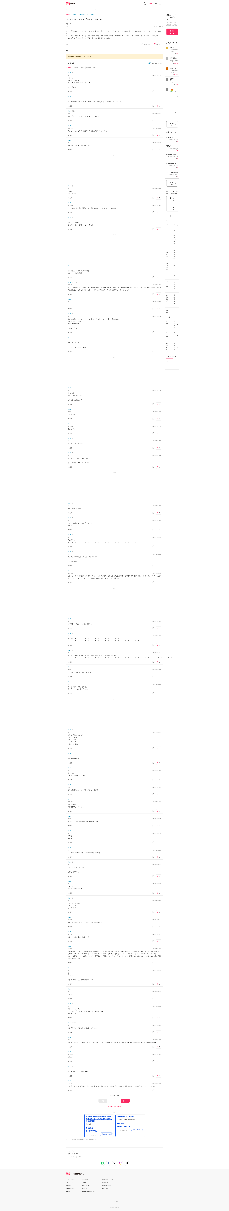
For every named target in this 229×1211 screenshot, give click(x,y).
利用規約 (84, 1182)
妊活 (167, 322)
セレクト (167, 364)
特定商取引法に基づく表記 (88, 1191)
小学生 (174, 334)
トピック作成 (172, 32)
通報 (67, 44)
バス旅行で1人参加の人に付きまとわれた (83, 14)
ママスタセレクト (106, 1182)
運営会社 (68, 1191)
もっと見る (172, 124)
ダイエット (167, 286)
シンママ (174, 346)
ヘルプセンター (70, 1182)
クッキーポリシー (86, 1188)
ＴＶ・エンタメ (167, 240)
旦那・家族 (167, 253)
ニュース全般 (174, 225)
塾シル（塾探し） (106, 1188)
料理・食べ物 (175, 254)
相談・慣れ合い (175, 300)
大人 (167, 311)
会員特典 (68, 1185)
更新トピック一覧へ (114, 1106)
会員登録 (149, 4)
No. (69, 73)
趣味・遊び (167, 298)
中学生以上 (167, 347)
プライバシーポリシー (87, 1185)
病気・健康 (167, 266)
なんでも (167, 223)
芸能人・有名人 (175, 240)
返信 (71, 91)
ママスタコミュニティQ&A (74, 1156)
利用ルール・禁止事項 (73, 1153)
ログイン (156, 4)
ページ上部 (114, 1202)
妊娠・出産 (175, 324)
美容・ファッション (175, 270)
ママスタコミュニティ (107, 1185)
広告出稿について (70, 1188)
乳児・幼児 (167, 335)
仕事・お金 (175, 285)
